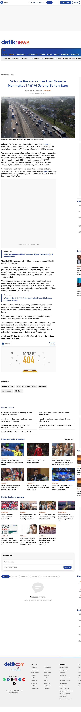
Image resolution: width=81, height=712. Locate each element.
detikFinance (35, 672)
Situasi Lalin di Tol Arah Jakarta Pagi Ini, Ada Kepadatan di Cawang (16, 413)
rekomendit (62, 696)
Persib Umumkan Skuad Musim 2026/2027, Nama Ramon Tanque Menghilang (62, 487)
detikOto (33, 686)
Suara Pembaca (37, 59)
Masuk (76, 2)
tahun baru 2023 (8, 386)
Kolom (56, 54)
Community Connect (65, 699)
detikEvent (62, 675)
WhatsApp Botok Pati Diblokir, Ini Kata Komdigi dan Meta (28, 517)
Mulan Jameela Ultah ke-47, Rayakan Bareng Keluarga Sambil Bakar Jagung (10, 487)
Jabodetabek (20, 54)
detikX (49, 54)
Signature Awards (64, 678)
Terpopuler (16, 59)
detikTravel (47, 667)
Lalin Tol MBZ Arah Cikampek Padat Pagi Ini (16, 432)
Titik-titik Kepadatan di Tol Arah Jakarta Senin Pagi (55, 426)
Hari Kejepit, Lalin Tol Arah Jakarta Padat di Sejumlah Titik (54, 413)
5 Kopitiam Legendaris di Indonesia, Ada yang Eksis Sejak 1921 (47, 517)
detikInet (33, 675)
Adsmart (6, 59)
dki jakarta (18, 391)
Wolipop (46, 675)
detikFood (47, 670)
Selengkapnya (69, 439)
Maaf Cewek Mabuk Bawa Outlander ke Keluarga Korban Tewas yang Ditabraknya (62, 462)
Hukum (42, 54)
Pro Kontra (75, 54)
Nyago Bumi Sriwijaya (53, 59)
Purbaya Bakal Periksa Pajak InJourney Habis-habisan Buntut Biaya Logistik (38, 487)
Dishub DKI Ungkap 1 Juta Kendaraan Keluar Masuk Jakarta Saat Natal (16, 420)
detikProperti (35, 688)
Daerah (25, 59)
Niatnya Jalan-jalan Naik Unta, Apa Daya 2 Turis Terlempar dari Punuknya (47, 541)
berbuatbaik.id (63, 667)
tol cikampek (7, 391)
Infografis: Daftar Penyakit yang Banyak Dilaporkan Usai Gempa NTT (9, 541)
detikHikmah (47, 686)
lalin (18, 386)
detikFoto (47, 683)
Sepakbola (34, 683)
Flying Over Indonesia (65, 691)
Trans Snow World (64, 680)
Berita (11, 54)
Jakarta (47, 144)
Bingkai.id (62, 686)
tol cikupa (42, 386)
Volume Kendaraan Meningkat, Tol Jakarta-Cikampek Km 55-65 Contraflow (16, 426)
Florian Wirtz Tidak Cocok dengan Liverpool (36, 461)
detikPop (47, 688)
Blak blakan (65, 54)
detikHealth (47, 672)
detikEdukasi (35, 670)
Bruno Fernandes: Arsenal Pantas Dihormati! (7, 517)
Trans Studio (63, 683)
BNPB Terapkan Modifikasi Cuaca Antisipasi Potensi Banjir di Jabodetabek (28, 255)
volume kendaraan (29, 386)
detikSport (34, 680)
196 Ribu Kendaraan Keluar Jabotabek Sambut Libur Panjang (55, 420)
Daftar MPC (66, 2)
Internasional (32, 54)
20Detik (46, 680)
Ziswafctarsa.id (64, 688)
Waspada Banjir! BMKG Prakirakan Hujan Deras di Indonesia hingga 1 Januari (28, 299)
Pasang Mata (63, 670)
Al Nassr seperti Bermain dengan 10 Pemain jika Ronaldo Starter (12, 462)
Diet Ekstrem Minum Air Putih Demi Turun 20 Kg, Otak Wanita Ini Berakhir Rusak (28, 541)
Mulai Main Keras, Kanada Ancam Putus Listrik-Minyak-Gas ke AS (66, 518)
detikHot (33, 678)
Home (4, 54)
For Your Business (64, 693)
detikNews (5, 74)
